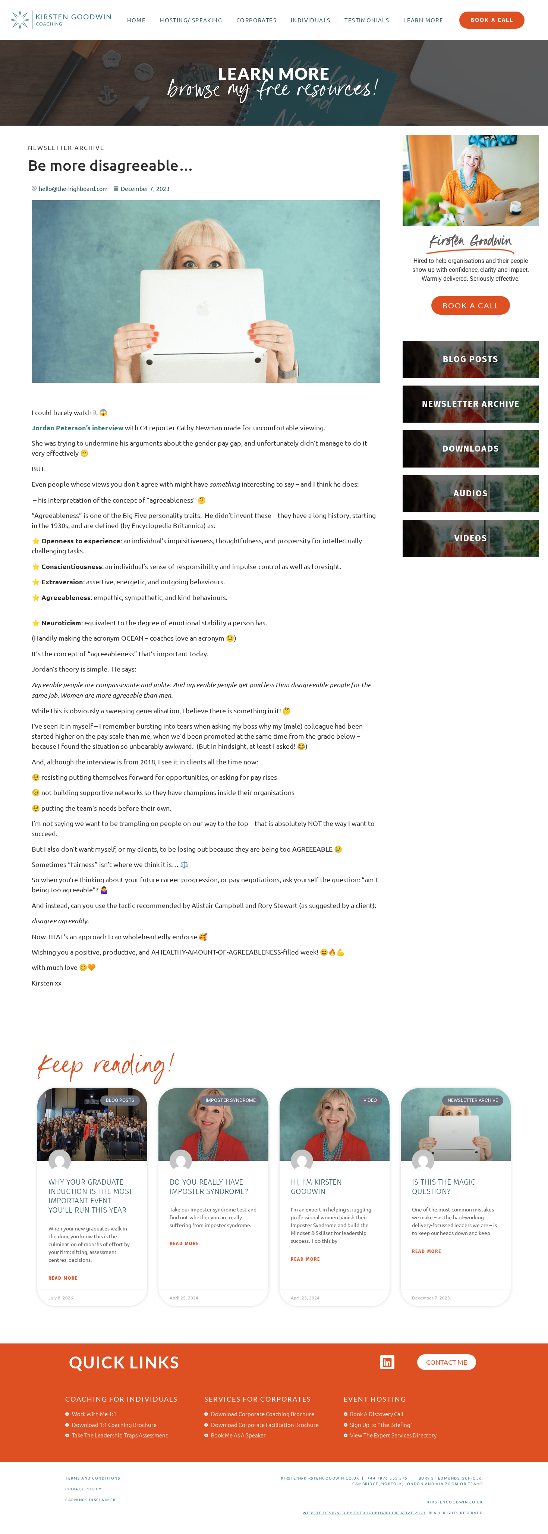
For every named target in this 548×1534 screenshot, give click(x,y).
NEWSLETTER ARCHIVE (66, 147)
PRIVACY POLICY (83, 1488)
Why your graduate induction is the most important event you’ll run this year (90, 1196)
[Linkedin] (387, 1362)
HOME (136, 19)
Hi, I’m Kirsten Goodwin (316, 1186)
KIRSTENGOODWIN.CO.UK (455, 1502)
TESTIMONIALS (366, 19)
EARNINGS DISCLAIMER (90, 1499)
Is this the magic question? (443, 1186)
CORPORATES (256, 19)
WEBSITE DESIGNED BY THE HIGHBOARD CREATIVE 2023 (364, 1512)
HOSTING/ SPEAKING (191, 19)
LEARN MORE (423, 19)
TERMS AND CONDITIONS (92, 1478)
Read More (63, 1278)
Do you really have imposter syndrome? (209, 1186)
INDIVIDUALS (310, 19)
